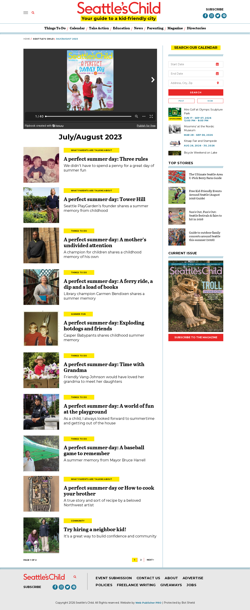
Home (26, 39)
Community (78, 521)
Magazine (175, 27)
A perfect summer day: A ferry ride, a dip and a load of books (108, 283)
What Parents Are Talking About (91, 150)
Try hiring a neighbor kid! (95, 529)
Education (121, 27)
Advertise (193, 578)
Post (181, 101)
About (171, 578)
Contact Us (148, 578)
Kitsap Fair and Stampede (200, 141)
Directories (196, 27)
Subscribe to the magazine (195, 337)
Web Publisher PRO (148, 602)
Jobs (191, 585)
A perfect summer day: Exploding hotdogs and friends (104, 325)
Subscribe (214, 9)
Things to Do (55, 27)
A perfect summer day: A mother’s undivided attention (105, 242)
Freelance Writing (136, 585)
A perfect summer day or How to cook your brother (109, 490)
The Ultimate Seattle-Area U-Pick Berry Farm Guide (206, 176)
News (138, 27)
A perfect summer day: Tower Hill (104, 199)
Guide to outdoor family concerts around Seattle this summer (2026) (204, 236)
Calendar (77, 27)
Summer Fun (78, 314)
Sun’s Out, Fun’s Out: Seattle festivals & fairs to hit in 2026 (205, 215)
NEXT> (150, 560)
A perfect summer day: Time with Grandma (104, 367)
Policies (104, 585)
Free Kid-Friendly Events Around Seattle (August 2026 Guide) (205, 194)
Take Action (99, 27)
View (210, 101)
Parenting (155, 27)
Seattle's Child (43, 39)
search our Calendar (195, 48)
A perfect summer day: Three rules (106, 158)
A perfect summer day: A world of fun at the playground (109, 408)
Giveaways (171, 585)
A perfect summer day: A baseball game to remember (104, 450)
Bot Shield (188, 602)
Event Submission (114, 578)
